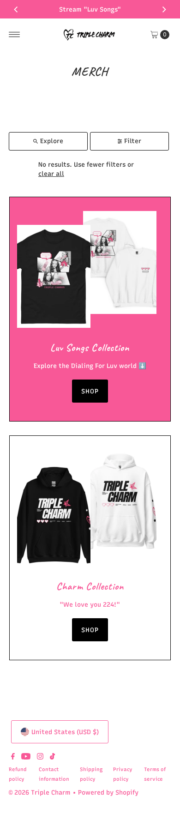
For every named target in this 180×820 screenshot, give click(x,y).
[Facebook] (13, 757)
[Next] (164, 9)
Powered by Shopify (108, 792)
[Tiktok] (52, 757)
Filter (132, 141)
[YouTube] (25, 757)
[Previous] (16, 9)
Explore (51, 141)
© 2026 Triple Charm (40, 792)
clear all (51, 173)
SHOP (90, 391)
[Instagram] (40, 757)
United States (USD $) (65, 732)
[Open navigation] (14, 34)
